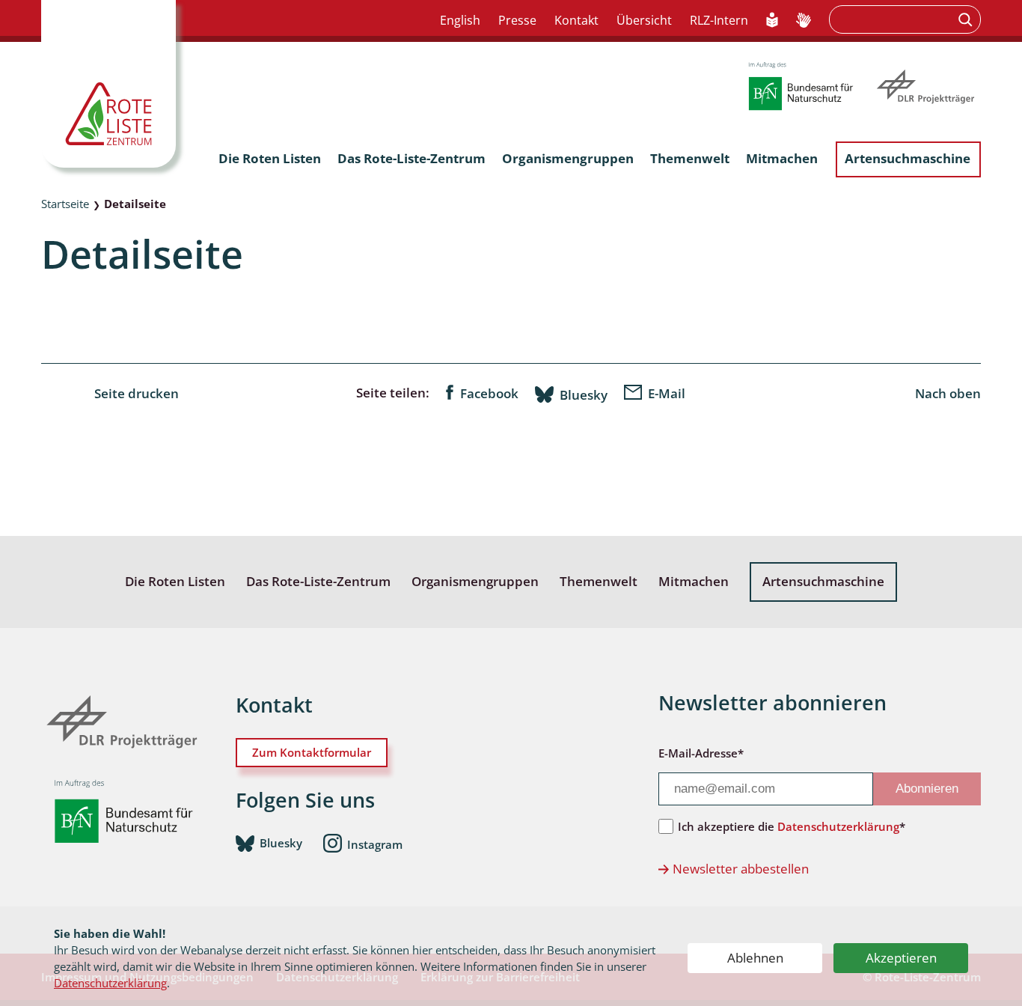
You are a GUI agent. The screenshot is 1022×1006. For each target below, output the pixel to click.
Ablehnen (755, 957)
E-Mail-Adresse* (701, 753)
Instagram (375, 843)
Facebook (489, 393)
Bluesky (584, 394)
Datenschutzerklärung (110, 982)
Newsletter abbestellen (741, 868)
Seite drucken (136, 393)
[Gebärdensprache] (803, 21)
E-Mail (666, 393)
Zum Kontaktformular (311, 752)
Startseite (65, 203)
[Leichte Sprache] (772, 20)
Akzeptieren (901, 957)
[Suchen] (967, 19)
